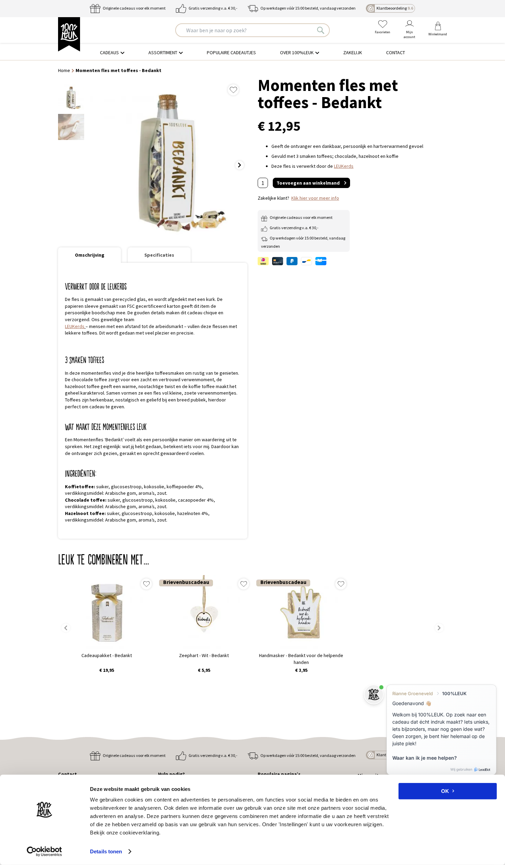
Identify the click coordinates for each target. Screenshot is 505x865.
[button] (241, 161)
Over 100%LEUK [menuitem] (297, 52)
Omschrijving (89, 255)
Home (64, 70)
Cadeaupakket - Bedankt (106, 655)
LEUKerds (75, 326)
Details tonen (106, 851)
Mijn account (409, 34)
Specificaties (159, 255)
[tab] (89, 255)
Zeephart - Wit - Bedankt (204, 655)
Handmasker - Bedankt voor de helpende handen (301, 658)
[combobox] (252, 30)
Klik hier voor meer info (315, 198)
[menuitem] (112, 52)
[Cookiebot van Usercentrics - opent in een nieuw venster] (44, 851)
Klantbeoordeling (395, 8)
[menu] (252, 52)
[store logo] (69, 34)
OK (445, 791)
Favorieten (382, 32)
